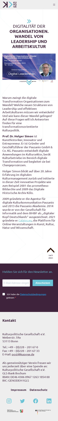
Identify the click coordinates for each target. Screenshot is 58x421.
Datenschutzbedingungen (33, 294)
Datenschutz (38, 389)
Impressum (18, 389)
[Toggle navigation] (54, 4)
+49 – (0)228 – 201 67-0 (23, 347)
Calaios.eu (25, 220)
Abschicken (42, 283)
